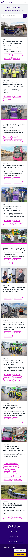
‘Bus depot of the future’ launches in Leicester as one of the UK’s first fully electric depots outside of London (13, 363)
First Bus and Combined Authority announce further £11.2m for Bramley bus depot (13, 84)
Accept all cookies (19, 554)
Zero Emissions (7, 55)
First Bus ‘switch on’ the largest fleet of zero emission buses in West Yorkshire (14, 126)
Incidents (12, 469)
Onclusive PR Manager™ (17, 542)
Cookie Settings (14, 536)
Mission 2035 (7, 377)
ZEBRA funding (18, 55)
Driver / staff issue (8, 460)
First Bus (16, 380)
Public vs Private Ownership (11, 466)
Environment (7, 58)
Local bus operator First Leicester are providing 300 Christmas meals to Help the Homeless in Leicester (13, 449)
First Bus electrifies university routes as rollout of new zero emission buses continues (13, 167)
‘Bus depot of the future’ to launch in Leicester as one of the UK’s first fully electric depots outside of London (13, 408)
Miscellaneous (17, 479)
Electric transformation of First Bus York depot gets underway (13, 323)
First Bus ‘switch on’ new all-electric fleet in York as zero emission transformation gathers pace (12, 209)
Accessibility (7, 472)
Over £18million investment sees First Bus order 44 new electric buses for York (12, 505)
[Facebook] (11, 531)
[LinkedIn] (16, 531)
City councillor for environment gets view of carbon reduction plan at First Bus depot (14, 289)
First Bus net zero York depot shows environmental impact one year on (13, 43)
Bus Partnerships (8, 476)
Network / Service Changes (10, 463)
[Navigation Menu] (25, 2)
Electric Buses (16, 58)
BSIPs (14, 472)
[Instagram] (14, 531)
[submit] (25, 16)
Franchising (18, 476)
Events (15, 137)
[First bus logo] (14, 526)
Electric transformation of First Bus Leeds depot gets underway (14, 249)
